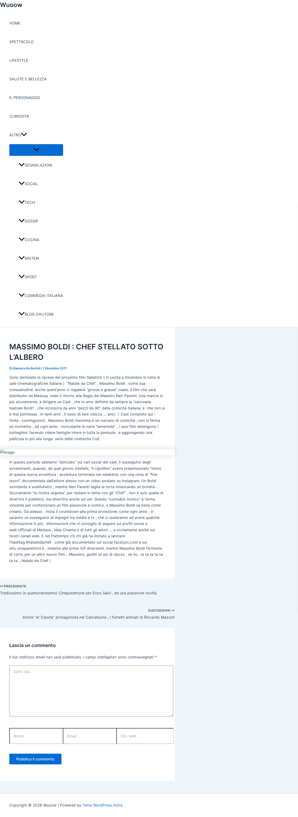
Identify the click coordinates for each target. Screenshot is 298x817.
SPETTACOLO (21, 41)
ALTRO (15, 135)
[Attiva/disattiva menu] (36, 149)
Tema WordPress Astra (102, 805)
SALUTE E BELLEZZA (28, 79)
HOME (14, 23)
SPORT (31, 277)
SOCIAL (31, 183)
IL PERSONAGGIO (24, 97)
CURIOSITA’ (19, 116)
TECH (30, 202)
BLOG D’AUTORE (39, 314)
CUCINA (32, 239)
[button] (24, 135)
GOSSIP (31, 221)
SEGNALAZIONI (38, 165)
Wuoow (11, 4)
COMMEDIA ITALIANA (44, 295)
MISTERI (32, 258)
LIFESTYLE (18, 60)
